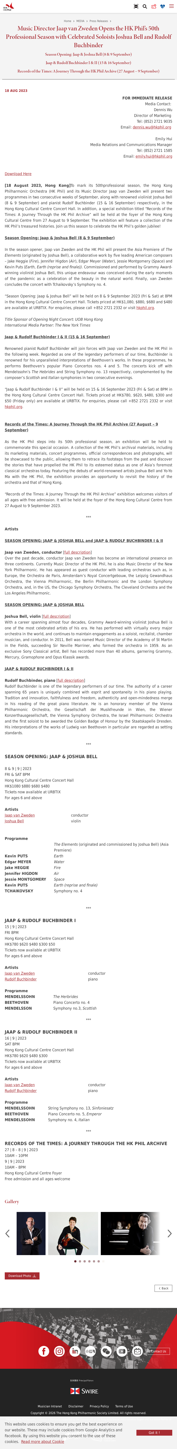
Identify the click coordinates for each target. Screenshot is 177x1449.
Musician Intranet (50, 1406)
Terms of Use (124, 1406)
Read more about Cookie (42, 1441)
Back (164, 1288)
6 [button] (99, 1261)
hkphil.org (145, 307)
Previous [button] (7, 1233)
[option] (31, 1233)
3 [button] (84, 1261)
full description (77, 552)
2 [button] (80, 1261)
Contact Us (158, 1351)
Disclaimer (75, 1406)
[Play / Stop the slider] (103, 1261)
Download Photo (20, 1275)
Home (67, 21)
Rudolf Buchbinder (21, 979)
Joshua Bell (14, 821)
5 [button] (94, 1261)
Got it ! (154, 1432)
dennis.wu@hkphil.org (152, 127)
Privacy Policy (99, 1406)
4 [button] (89, 1261)
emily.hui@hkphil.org (154, 156)
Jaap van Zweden (20, 815)
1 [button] (75, 1261)
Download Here (18, 173)
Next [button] (170, 1233)
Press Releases (99, 21)
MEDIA (80, 21)
